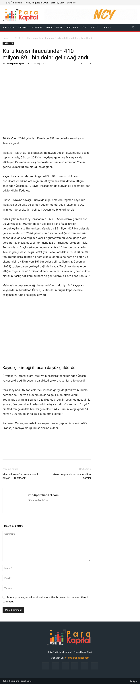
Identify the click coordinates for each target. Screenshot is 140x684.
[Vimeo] (130, 3)
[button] (133, 27)
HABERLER (18, 38)
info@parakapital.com (18, 63)
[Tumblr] (84, 665)
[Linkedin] (65, 665)
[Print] (39, 71)
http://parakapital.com (38, 500)
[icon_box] (73, 3)
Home (6, 38)
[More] (48, 71)
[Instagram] (121, 3)
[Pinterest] (23, 71)
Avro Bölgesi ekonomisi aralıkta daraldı (72, 476)
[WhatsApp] (31, 71)
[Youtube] (134, 3)
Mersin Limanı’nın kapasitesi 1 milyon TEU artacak (20, 476)
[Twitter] (126, 3)
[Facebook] (117, 3)
